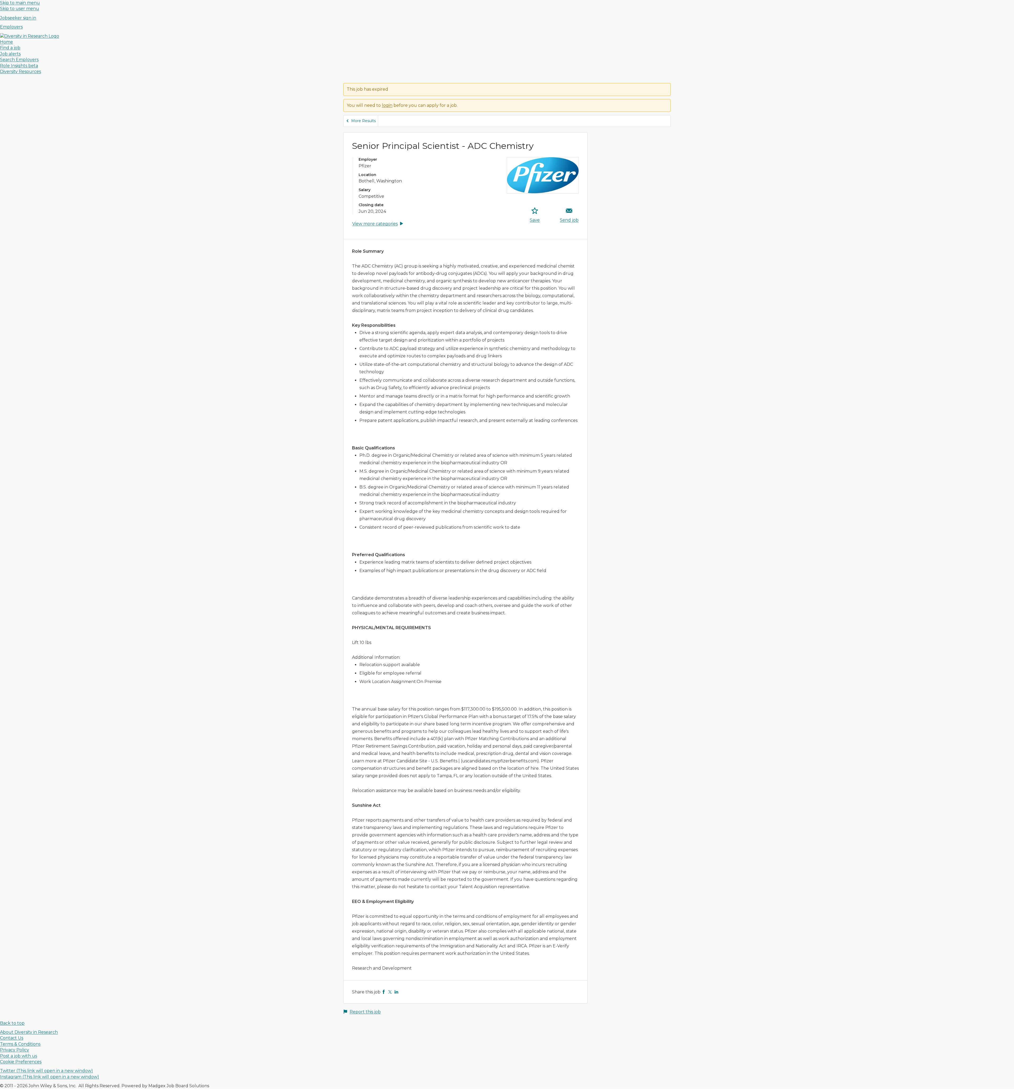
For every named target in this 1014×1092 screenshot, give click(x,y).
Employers (11, 26)
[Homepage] (29, 36)
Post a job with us (18, 1055)
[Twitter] (390, 991)
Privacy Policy (14, 1049)
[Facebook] (384, 991)
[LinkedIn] (396, 991)
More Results (363, 120)
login (387, 105)
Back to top (12, 1023)
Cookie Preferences (20, 1061)
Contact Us (11, 1037)
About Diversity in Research (29, 1032)
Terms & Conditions (20, 1044)
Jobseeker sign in (18, 17)
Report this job (365, 1011)
